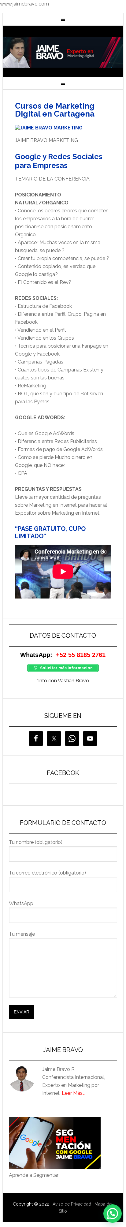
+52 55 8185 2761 (81, 654)
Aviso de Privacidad (72, 1204)
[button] (112, 1213)
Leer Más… (73, 1093)
